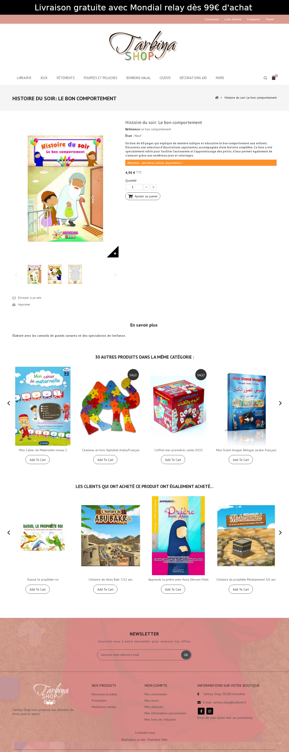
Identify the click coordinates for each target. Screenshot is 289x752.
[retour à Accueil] (217, 97)
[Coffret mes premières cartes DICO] (178, 406)
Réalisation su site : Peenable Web (144, 740)
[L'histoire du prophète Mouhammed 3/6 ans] (246, 535)
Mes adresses (153, 707)
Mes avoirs (151, 700)
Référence (132, 129)
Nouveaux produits (104, 694)
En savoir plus (144, 325)
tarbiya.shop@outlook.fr (230, 702)
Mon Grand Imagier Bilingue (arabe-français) (246, 450)
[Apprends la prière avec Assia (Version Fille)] (178, 535)
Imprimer (24, 304)
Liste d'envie (232, 19)
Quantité (131, 180)
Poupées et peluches (100, 78)
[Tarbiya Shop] (144, 47)
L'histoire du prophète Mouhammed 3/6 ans (246, 579)
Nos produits (104, 685)
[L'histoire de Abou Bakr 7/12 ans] (110, 535)
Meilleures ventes (104, 707)
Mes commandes (155, 694)
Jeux (44, 78)
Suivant (115, 274)
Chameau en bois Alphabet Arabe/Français (111, 450)
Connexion (212, 19)
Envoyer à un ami (29, 298)
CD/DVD (165, 78)
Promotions (99, 700)
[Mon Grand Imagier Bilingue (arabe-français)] (246, 406)
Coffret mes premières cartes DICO (178, 450)
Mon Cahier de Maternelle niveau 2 (43, 450)
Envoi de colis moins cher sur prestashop (225, 718)
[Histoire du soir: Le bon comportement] (34, 274)
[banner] (144, 7)
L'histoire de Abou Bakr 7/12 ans (111, 579)
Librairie (24, 78)
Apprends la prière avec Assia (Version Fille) (178, 579)
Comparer (253, 19)
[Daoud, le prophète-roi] (42, 535)
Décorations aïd (193, 78)
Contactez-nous (145, 733)
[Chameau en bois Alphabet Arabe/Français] (110, 406)
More (220, 78)
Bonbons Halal (138, 78)
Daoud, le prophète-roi (42, 579)
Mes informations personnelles (165, 713)
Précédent (15, 274)
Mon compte (155, 685)
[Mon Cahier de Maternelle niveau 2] (42, 406)
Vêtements (65, 78)
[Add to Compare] (69, 459)
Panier (270, 19)
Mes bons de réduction (160, 719)
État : (129, 136)
